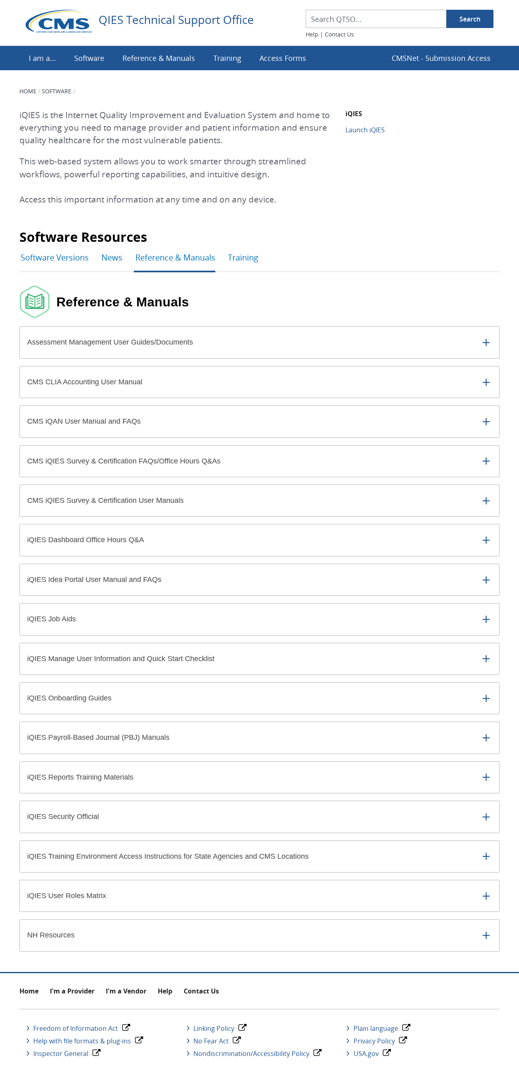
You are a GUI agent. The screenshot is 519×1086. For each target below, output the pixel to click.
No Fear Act (211, 1040)
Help (312, 34)
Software (89, 58)
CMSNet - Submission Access (441, 58)
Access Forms (283, 58)
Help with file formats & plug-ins (82, 1040)
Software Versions (55, 258)
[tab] (259, 342)
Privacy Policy (374, 1040)
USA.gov (366, 1053)
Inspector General (60, 1053)
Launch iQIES (365, 129)
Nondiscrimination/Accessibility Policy (251, 1053)
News (111, 258)
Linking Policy (213, 1028)
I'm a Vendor (126, 991)
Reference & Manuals (158, 58)
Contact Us (339, 34)
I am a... (42, 58)
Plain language (376, 1028)
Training (227, 58)
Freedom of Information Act (75, 1028)
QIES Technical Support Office (176, 20)
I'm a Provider (72, 991)
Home (27, 91)
